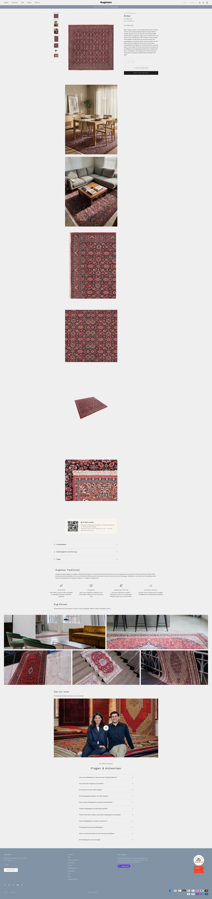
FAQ (69, 876)
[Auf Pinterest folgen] (13, 885)
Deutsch (192, 2)
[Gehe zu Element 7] (56, 55)
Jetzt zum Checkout (141, 73)
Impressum (71, 854)
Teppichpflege (71, 871)
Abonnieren (10, 870)
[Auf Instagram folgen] (9, 885)
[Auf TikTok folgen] (22, 885)
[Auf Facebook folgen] (5, 885)
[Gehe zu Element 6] (56, 50)
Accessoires (15, 2)
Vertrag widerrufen (73, 879)
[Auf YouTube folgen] (18, 885)
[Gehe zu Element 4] (56, 39)
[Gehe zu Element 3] (56, 31)
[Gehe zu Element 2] (56, 24)
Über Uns (37, 2)
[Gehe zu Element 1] (56, 16)
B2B (69, 873)
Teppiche (6, 2)
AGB (69, 857)
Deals (22, 2)
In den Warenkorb (141, 68)
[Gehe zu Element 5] (56, 45)
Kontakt (70, 865)
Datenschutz (71, 862)
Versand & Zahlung (73, 860)
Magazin (29, 2)
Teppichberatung (72, 868)
